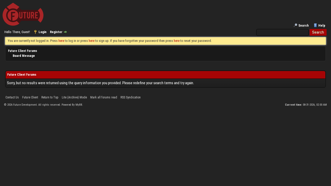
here (61, 41)
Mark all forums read (103, 97)
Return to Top (49, 97)
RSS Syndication (131, 97)
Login (43, 32)
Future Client (30, 97)
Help (321, 25)
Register (56, 32)
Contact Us (12, 97)
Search (303, 25)
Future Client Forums (22, 51)
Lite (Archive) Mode (74, 97)
